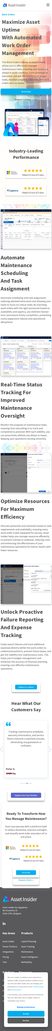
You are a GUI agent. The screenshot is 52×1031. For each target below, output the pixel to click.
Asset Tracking (28, 947)
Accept (26, 1014)
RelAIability (26, 962)
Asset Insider (8, 941)
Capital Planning (28, 941)
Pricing (6, 957)
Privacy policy (16, 990)
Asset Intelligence (29, 957)
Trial (5, 962)
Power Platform (10, 947)
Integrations (8, 952)
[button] (20, 783)
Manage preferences (26, 1007)
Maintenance (27, 952)
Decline (26, 1020)
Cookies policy (38, 987)
